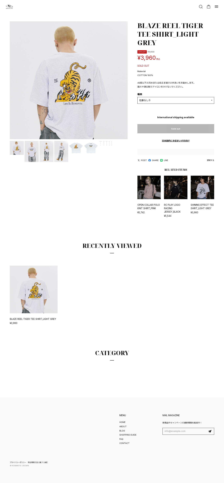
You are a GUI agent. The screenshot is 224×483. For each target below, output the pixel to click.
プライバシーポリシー (18, 462)
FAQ (121, 439)
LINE (166, 160)
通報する (210, 160)
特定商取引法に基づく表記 (38, 462)
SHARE (155, 160)
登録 (210, 431)
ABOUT (123, 426)
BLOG (122, 430)
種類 (139, 94)
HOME (122, 422)
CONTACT (124, 443)
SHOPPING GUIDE (127, 435)
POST (144, 160)
